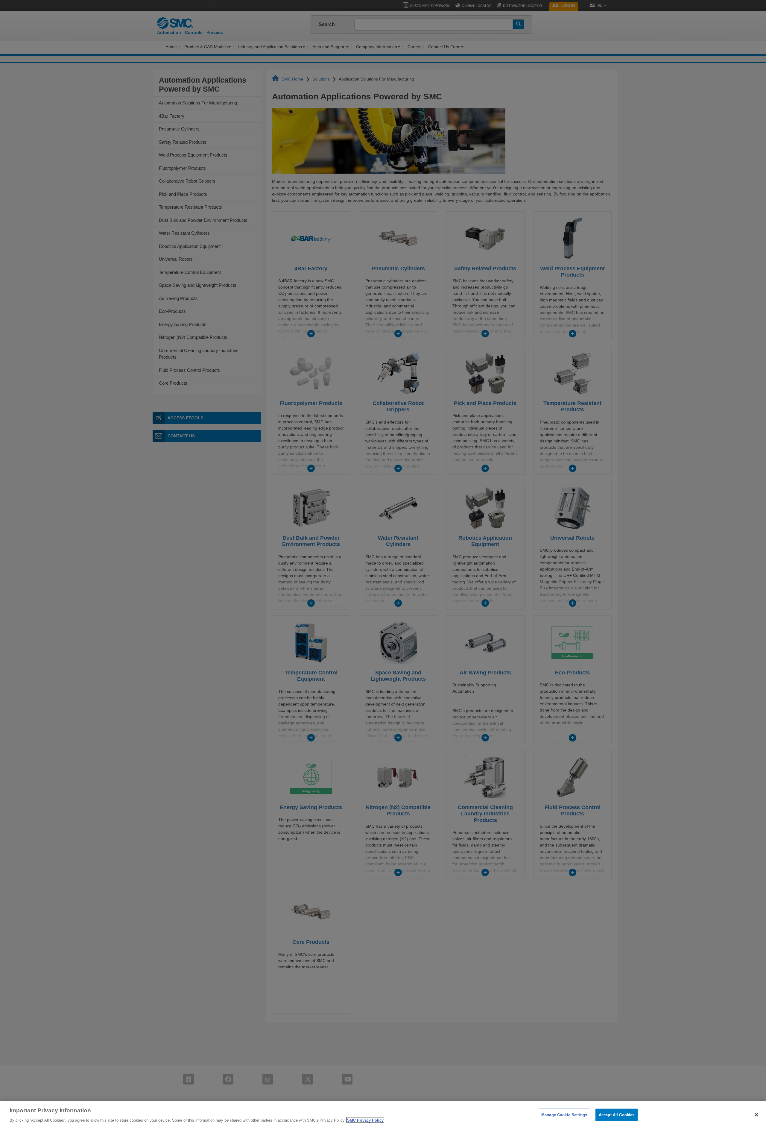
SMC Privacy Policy (365, 1120)
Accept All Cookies (616, 1115)
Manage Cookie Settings (564, 1115)
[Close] (756, 1114)
